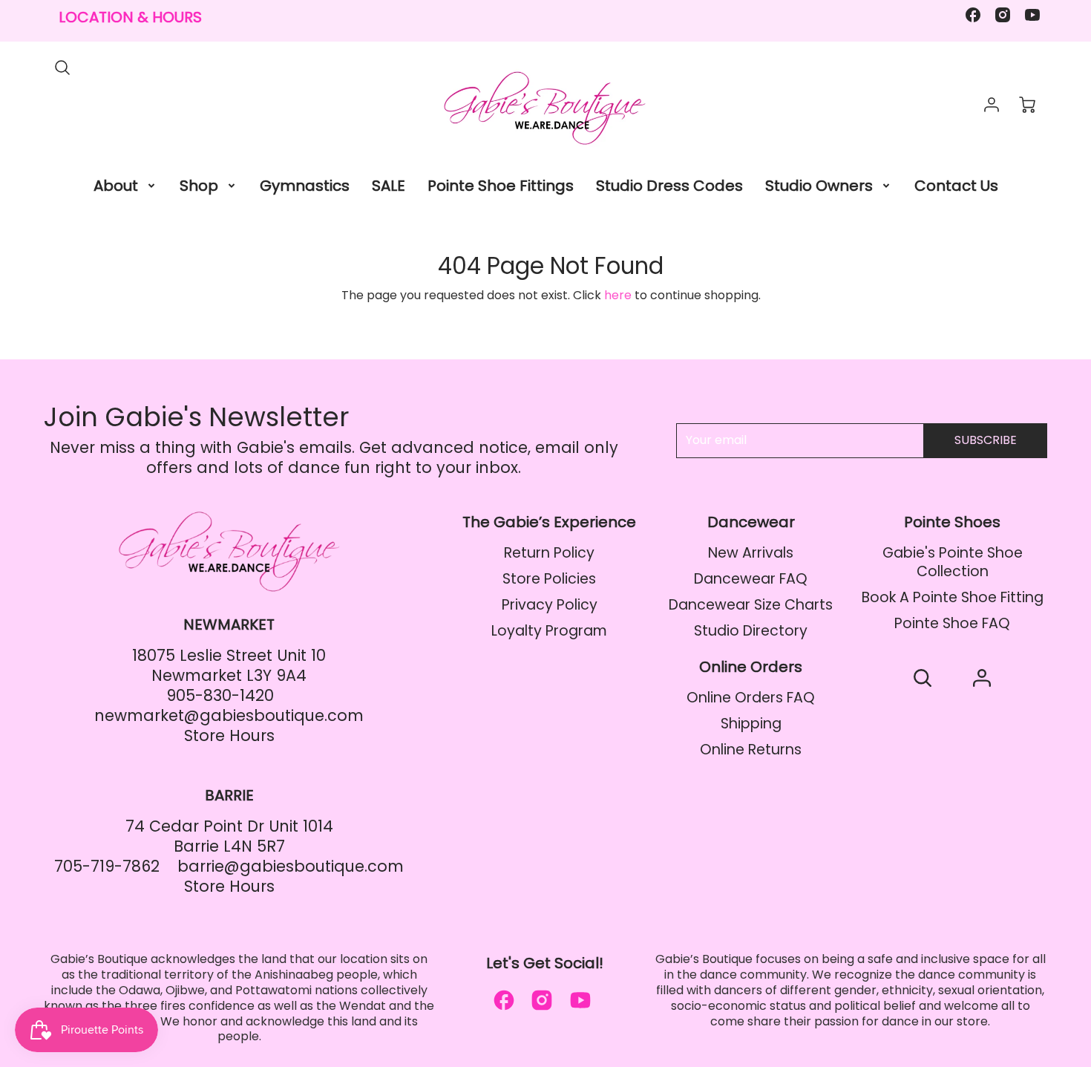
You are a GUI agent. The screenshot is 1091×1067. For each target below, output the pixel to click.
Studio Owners (819, 185)
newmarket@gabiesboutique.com (229, 715)
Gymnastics (305, 185)
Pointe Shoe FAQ (952, 623)
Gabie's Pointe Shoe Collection (952, 562)
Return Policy (549, 553)
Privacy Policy (549, 605)
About (116, 185)
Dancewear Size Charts (751, 605)
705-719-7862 (107, 866)
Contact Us (956, 185)
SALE (388, 185)
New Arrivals (750, 553)
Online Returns (751, 750)
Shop (199, 185)
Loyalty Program (549, 631)
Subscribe (985, 439)
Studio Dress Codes (669, 185)
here (618, 295)
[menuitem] (125, 185)
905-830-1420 (220, 695)
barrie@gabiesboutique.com (290, 866)
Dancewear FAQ (750, 579)
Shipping (751, 724)
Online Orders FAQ (751, 698)
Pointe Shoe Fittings (500, 185)
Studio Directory (750, 631)
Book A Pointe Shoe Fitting (953, 597)
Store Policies (549, 579)
